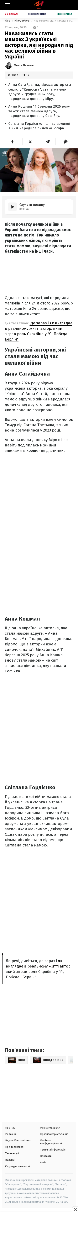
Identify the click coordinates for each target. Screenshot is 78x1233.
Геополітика (37, 14)
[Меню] (7, 5)
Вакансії (10, 1159)
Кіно (8, 20)
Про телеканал (14, 1146)
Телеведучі (12, 1153)
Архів (43, 1162)
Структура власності (17, 1166)
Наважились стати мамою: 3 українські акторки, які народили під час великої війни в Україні (53, 20)
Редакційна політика (18, 1140)
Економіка (64, 14)
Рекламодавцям (50, 1127)
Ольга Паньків (24, 65)
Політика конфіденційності (51, 1142)
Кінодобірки (22, 20)
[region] (39, 1223)
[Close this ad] (75, 1209)
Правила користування (54, 1134)
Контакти (46, 1156)
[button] (12, 141)
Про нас (10, 1127)
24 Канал (11, 14)
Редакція (10, 1134)
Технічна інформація (53, 1149)
